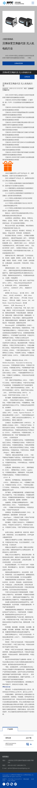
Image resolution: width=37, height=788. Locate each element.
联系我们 (5, 757)
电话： (4, 765)
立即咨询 (27, 77)
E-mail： (5, 768)
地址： (4, 760)
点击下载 (27, 744)
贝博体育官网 (18, 63)
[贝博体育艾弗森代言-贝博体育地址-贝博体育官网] (13, 3)
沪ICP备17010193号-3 (15, 779)
